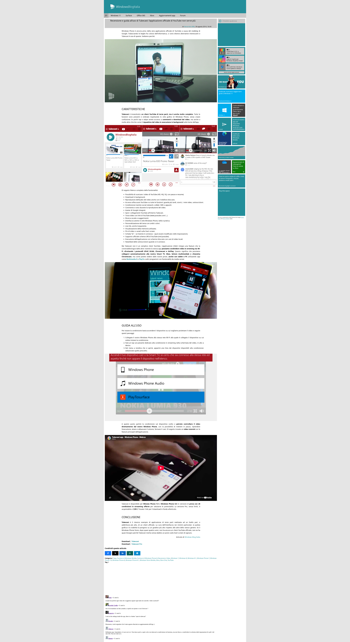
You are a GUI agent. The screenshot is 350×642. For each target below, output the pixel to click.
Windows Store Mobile (147, 560)
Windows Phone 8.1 (132, 560)
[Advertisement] (160, 578)
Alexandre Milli (189, 26)
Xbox (152, 15)
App (115, 558)
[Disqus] (161, 617)
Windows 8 (183, 558)
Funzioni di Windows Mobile (126, 558)
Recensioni (162, 558)
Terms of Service (226, 218)
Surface (129, 15)
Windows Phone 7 (203, 558)
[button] (106, 15)
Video (168, 558)
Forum (183, 15)
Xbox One (163, 560)
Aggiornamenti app (167, 15)
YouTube (171, 560)
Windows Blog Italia (192, 537)
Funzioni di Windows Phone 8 (147, 558)
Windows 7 (175, 558)
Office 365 (141, 15)
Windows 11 (116, 15)
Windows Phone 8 (118, 560)
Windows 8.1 (192, 558)
